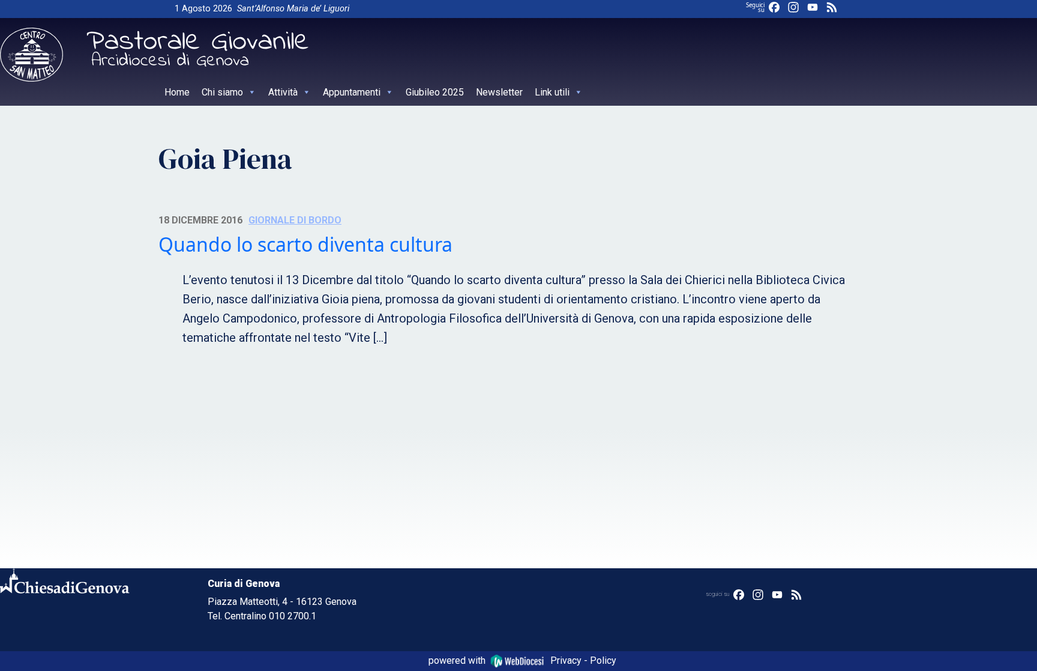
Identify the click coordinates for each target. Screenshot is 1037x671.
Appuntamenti (351, 92)
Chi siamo (222, 92)
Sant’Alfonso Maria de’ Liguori (293, 9)
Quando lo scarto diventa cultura (305, 244)
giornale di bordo (294, 220)
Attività (283, 92)
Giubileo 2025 (435, 92)
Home (177, 92)
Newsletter (499, 92)
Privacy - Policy (583, 660)
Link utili (552, 92)
